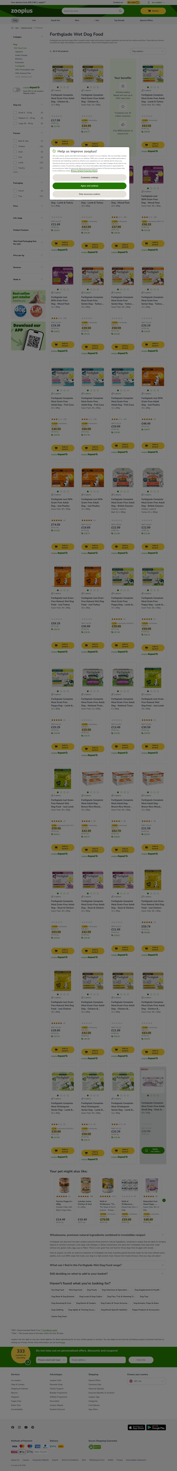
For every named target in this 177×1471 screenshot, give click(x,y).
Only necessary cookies (89, 194)
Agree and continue (89, 185)
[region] (89, 173)
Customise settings (89, 177)
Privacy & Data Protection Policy (84, 171)
